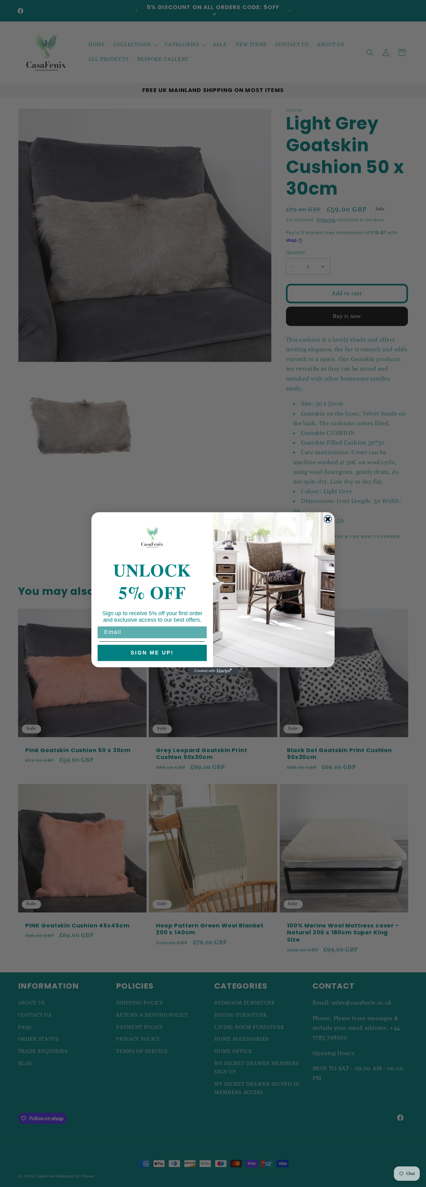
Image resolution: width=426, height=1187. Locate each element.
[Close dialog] (328, 519)
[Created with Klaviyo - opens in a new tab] (213, 671)
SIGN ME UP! (152, 653)
